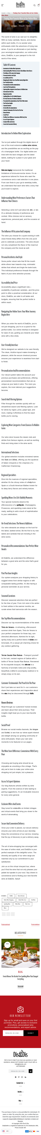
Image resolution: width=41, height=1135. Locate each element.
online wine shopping (8, 900)
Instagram (35, 729)
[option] (20, 962)
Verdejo (30, 482)
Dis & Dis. (26, 1123)
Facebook (7, 733)
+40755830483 (20, 1066)
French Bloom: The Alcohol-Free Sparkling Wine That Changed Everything (20, 977)
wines (5, 693)
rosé (37, 210)
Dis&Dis (32, 693)
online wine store (22, 900)
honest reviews (21, 896)
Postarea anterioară (5, 924)
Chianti (6, 460)
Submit (31, 1033)
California (14, 460)
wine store (27, 904)
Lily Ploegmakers (14, 26)
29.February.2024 (21, 26)
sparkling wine (20, 505)
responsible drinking (16, 1119)
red (28, 210)
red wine (31, 640)
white (31, 210)
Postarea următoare (35, 924)
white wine (27, 665)
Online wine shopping (6, 170)
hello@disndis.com (20, 1064)
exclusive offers (17, 808)
